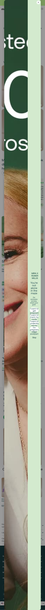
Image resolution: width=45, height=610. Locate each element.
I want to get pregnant (34, 310)
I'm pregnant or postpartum (34, 328)
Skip (34, 337)
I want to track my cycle (34, 316)
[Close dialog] (38, 2)
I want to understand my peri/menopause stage (34, 322)
